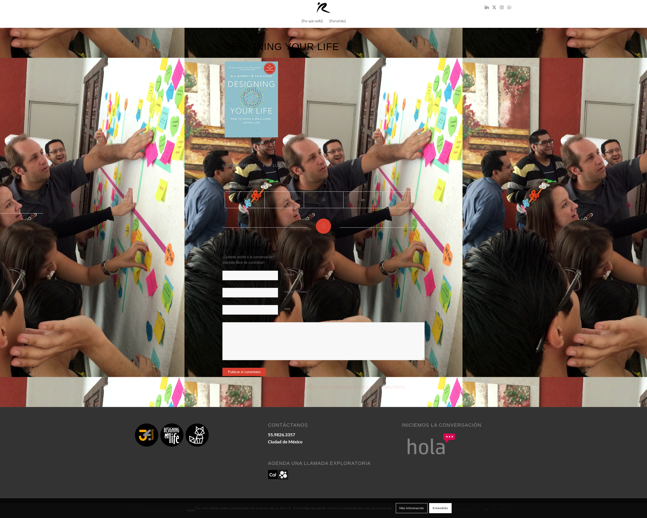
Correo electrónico (296, 291)
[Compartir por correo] (402, 200)
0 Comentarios (239, 165)
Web (287, 309)
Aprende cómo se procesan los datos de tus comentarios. (354, 387)
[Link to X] (494, 7)
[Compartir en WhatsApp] (323, 200)
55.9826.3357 (281, 435)
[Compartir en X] (284, 200)
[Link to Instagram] (501, 7)
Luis (277, 165)
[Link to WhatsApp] (509, 7)
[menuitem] (312, 21)
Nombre (290, 274)
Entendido (440, 508)
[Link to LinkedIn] (486, 7)
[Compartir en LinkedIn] (363, 200)
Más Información (411, 508)
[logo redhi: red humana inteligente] (323, 7)
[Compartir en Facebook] (244, 200)
